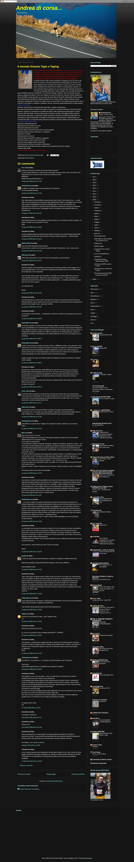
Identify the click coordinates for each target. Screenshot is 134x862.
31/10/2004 (102, 701)
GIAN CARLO (26, 243)
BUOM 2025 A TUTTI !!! (106, 412)
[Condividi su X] (55, 155)
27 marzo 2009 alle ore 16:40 (31, 707)
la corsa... (95, 359)
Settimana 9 (98, 243)
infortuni (93, 320)
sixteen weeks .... (98, 333)
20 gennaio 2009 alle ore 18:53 (32, 227)
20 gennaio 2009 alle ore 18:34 (32, 213)
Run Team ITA (97, 523)
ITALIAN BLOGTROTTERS (101, 397)
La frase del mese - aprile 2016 (101, 600)
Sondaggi (93, 316)
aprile (96, 225)
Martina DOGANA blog (100, 660)
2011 (94, 194)
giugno (96, 219)
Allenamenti (94, 289)
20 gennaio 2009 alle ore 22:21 (32, 260)
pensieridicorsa (97, 686)
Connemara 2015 (104, 688)
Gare (92, 292)
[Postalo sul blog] (53, 155)
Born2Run (96, 718)
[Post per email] (47, 155)
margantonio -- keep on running (103, 550)
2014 (94, 185)
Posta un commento (26, 765)
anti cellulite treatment (37, 742)
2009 (94, 199)
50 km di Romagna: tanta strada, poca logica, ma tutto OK (106, 588)
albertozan (25, 255)
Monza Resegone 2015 (106, 675)
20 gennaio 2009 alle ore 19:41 (32, 239)
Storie (92, 309)
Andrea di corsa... (39, 8)
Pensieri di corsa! (98, 444)
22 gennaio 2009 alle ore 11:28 (32, 521)
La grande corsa (98, 497)
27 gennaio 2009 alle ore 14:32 (32, 653)
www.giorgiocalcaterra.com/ (101, 423)
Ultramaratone (95, 306)
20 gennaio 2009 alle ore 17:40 (32, 181)
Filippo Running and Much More (103, 457)
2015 (94, 182)
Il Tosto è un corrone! (99, 699)
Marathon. (95, 746)
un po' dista (96, 598)
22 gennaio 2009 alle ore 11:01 (32, 495)
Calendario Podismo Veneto (102, 759)
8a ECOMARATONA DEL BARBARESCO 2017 (105, 500)
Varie (92, 303)
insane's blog (97, 745)
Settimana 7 (98, 256)
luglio (96, 216)
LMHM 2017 (103, 525)
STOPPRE (95, 537)
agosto (96, 213)
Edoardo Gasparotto (99, 763)
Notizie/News (29, 158)
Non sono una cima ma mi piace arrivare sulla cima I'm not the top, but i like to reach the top (103, 472)
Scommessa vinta (100, 236)
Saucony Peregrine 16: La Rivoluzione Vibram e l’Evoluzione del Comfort (102, 389)
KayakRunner (97, 673)
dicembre (97, 202)
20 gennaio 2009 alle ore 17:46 (32, 193)
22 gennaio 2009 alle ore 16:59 (32, 609)
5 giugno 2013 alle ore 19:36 (31, 745)
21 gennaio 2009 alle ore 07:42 (32, 307)
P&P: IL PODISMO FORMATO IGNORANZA (102, 619)
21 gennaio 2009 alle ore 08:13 (32, 338)
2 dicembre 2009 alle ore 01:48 (32, 727)
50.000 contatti (99, 246)
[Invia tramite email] (51, 155)
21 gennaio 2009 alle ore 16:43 (32, 473)
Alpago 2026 (103, 348)
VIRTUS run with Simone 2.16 (101, 579)
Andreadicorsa (27, 185)
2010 (94, 197)
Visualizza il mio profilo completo (101, 131)
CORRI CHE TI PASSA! (100, 713)
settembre (97, 210)
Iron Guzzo (96, 633)
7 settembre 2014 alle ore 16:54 (32, 761)
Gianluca (25, 614)
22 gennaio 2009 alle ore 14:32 (32, 569)
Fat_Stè (24, 167)
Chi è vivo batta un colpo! (106, 398)
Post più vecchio (78, 774)
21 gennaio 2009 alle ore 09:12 (32, 387)
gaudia (24, 556)
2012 (94, 191)
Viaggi (92, 313)
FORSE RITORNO (105, 512)
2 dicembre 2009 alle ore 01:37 (32, 717)
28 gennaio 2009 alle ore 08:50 (32, 669)
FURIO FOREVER (98, 731)
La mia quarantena (97, 425)
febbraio (97, 230)
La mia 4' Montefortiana (101, 253)
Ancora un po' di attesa (99, 754)
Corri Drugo (96, 752)
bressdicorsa (96, 510)
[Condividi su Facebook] (56, 155)
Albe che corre (97, 431)
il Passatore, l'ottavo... (105, 374)
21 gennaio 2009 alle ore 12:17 (32, 403)
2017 (94, 177)
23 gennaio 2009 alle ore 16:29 (32, 621)
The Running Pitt (98, 386)
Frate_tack (25, 391)
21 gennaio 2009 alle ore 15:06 (32, 416)
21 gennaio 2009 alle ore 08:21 (32, 363)
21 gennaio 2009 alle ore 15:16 (32, 428)
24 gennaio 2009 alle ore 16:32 (32, 635)
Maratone (93, 299)
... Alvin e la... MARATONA (101, 410)
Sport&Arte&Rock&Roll (100, 563)
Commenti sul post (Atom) (54, 781)
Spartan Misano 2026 (105, 335)
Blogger (89, 858)
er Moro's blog (97, 373)
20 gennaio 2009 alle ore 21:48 (32, 251)
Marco (24, 433)
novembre (97, 205)
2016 (94, 179)
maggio (97, 222)
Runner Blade (97, 585)
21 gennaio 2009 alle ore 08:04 (32, 318)
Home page (51, 774)
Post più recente (24, 774)
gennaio (97, 233)
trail (91, 323)
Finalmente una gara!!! (106, 635)
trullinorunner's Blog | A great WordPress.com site (102, 487)
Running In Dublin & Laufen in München (102, 577)
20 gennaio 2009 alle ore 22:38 (32, 293)
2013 (94, 188)
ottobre (96, 208)
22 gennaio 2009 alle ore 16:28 (32, 593)
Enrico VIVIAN (97, 346)
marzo (96, 228)
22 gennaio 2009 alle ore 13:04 (32, 551)
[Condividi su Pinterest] (58, 155)
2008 (94, 279)
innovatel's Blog (98, 647)
